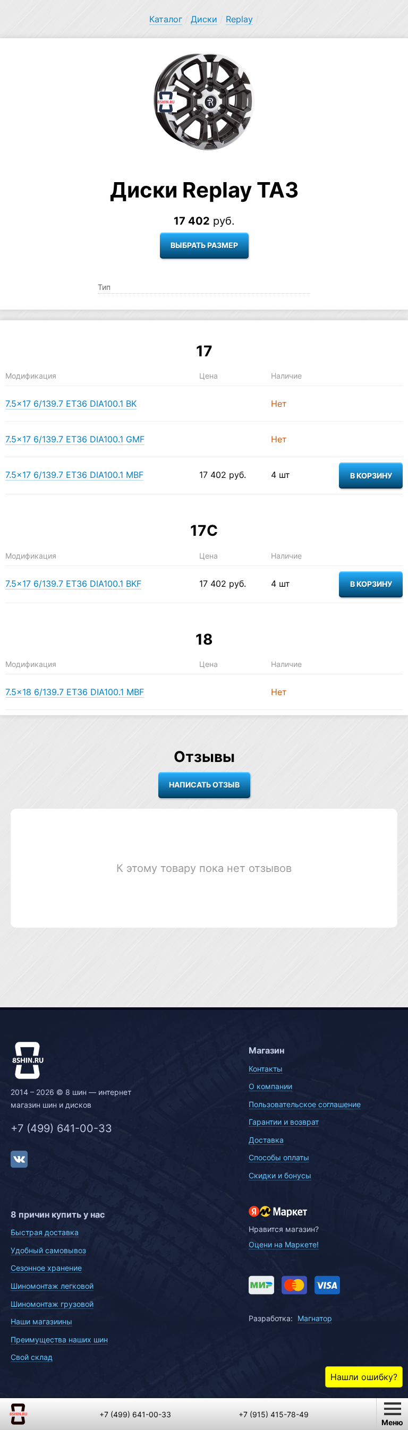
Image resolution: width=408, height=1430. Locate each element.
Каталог (165, 19)
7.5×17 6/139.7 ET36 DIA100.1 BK (71, 403)
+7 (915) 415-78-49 (274, 1414)
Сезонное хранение (46, 1267)
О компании (270, 1086)
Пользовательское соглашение (305, 1104)
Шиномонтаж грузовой (52, 1303)
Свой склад (32, 1357)
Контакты (266, 1068)
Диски (204, 19)
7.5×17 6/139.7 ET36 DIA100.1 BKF (73, 583)
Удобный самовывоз (48, 1250)
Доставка (266, 1139)
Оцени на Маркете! (284, 1244)
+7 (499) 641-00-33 (61, 1128)
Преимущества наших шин (59, 1339)
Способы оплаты (279, 1157)
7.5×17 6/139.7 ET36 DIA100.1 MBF (74, 474)
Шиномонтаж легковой (52, 1285)
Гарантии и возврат (284, 1121)
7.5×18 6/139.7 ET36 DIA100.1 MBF (74, 692)
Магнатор (315, 1318)
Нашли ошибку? (363, 1377)
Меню (392, 1422)
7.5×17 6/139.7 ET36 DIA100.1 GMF (74, 439)
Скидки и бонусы (280, 1175)
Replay (239, 19)
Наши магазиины (41, 1321)
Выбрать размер (204, 245)
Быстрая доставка (45, 1232)
